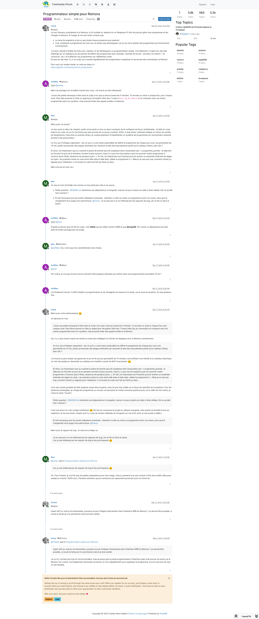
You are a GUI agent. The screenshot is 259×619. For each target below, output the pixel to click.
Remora (48, 19)
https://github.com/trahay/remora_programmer (71, 67)
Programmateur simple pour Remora (81, 461)
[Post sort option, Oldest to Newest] (153, 19)
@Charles (63, 538)
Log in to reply (164, 19)
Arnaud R (184, 34)
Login (57, 599)
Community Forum (62, 4)
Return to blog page (138, 613)
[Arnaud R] (177, 34)
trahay (53, 26)
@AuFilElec (62, 244)
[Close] (169, 578)
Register (49, 599)
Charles (54, 502)
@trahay (64, 82)
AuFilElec (54, 82)
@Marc (64, 218)
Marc (53, 116)
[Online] (46, 504)
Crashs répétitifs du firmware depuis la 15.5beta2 (193, 28)
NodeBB (163, 613)
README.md (75, 190)
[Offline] (46, 27)
